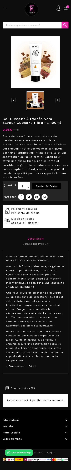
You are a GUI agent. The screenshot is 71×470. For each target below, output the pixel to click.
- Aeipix (50, 452)
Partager (21, 197)
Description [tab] (36, 238)
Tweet (29, 197)
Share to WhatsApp (45, 197)
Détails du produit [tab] (35, 243)
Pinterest (37, 197)
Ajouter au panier (46, 186)
